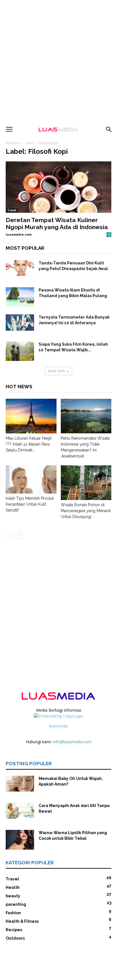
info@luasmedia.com (72, 741)
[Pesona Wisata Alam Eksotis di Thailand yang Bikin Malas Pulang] (20, 297)
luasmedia (58, 726)
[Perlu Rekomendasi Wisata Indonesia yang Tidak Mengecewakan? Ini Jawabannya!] (86, 416)
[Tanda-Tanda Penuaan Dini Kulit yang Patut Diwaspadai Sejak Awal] (20, 268)
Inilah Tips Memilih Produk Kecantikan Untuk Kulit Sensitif (30, 504)
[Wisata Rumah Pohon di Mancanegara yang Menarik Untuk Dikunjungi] (86, 482)
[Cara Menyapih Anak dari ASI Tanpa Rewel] (20, 811)
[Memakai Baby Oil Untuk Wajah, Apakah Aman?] (20, 783)
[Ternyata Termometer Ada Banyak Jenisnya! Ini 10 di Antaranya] (20, 322)
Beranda (13, 143)
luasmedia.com (19, 234)
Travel (11, 210)
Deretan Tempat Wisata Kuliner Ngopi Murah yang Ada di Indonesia (57, 223)
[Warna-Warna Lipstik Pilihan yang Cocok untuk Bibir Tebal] (20, 840)
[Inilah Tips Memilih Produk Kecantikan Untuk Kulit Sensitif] (31, 479)
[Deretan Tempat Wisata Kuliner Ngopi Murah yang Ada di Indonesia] (58, 187)
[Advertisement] (58, 61)
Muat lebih (56, 371)
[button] (109, 129)
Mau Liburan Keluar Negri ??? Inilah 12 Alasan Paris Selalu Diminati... (29, 444)
